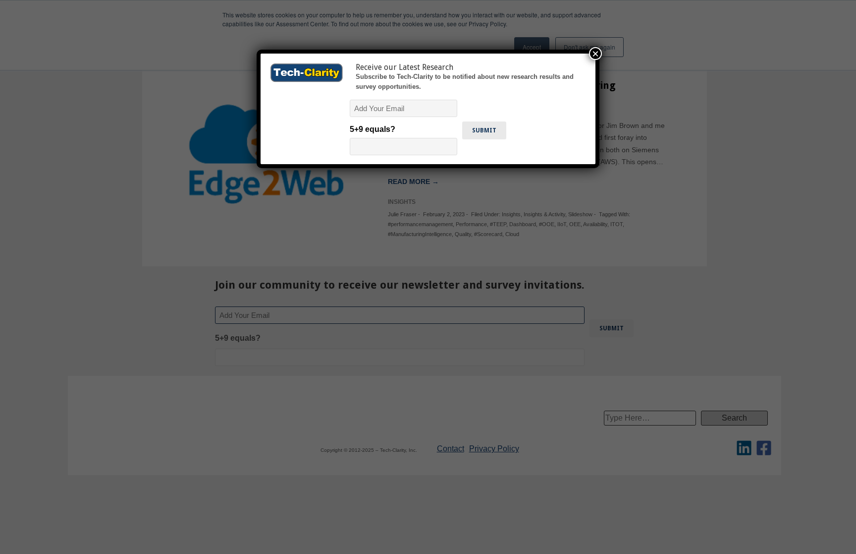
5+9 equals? (372, 129)
